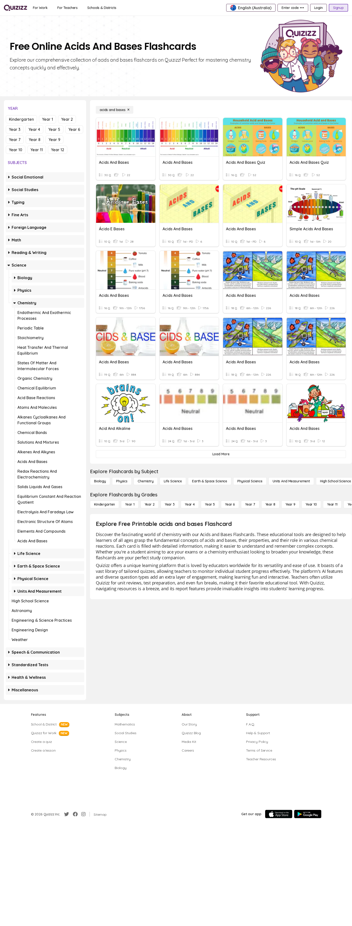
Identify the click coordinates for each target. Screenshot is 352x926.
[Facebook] (75, 814)
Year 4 (34, 129)
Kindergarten (21, 119)
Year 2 (67, 119)
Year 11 (36, 149)
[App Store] (278, 814)
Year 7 (15, 139)
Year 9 (54, 139)
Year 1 (47, 119)
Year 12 (57, 149)
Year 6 (74, 129)
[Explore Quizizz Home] (15, 8)
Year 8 (34, 139)
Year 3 (14, 129)
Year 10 (15, 149)
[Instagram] (83, 814)
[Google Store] (307, 814)
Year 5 (54, 129)
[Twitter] (66, 814)
